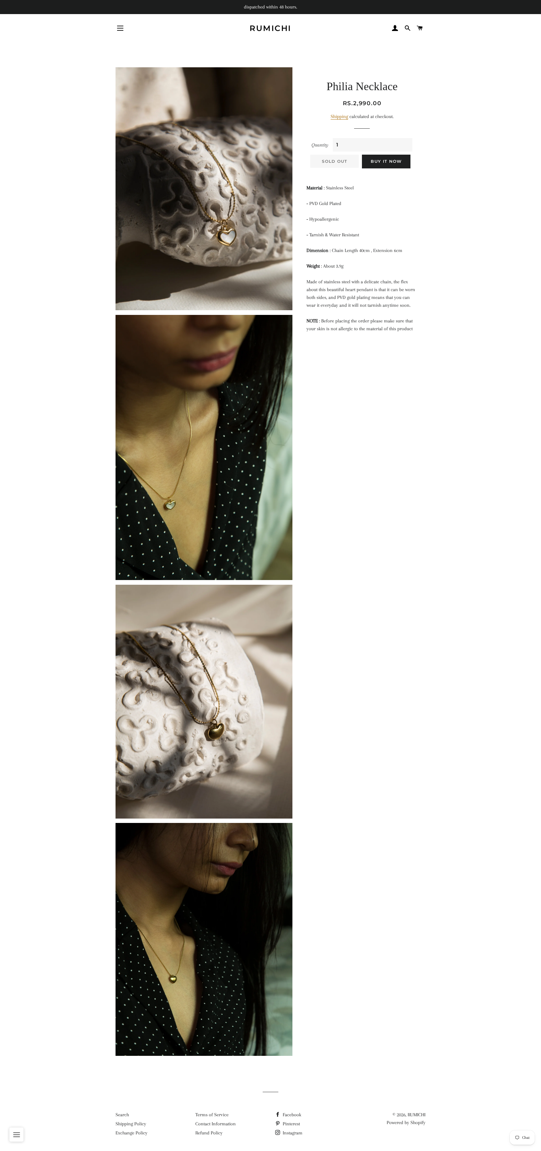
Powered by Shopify (406, 1122)
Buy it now (386, 161)
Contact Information (215, 1124)
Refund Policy (209, 1133)
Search (122, 1115)
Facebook (291, 1115)
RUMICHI (270, 28)
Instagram (291, 1133)
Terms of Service (212, 1115)
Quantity (320, 145)
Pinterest (290, 1124)
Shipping (339, 116)
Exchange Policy (131, 1133)
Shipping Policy (131, 1124)
